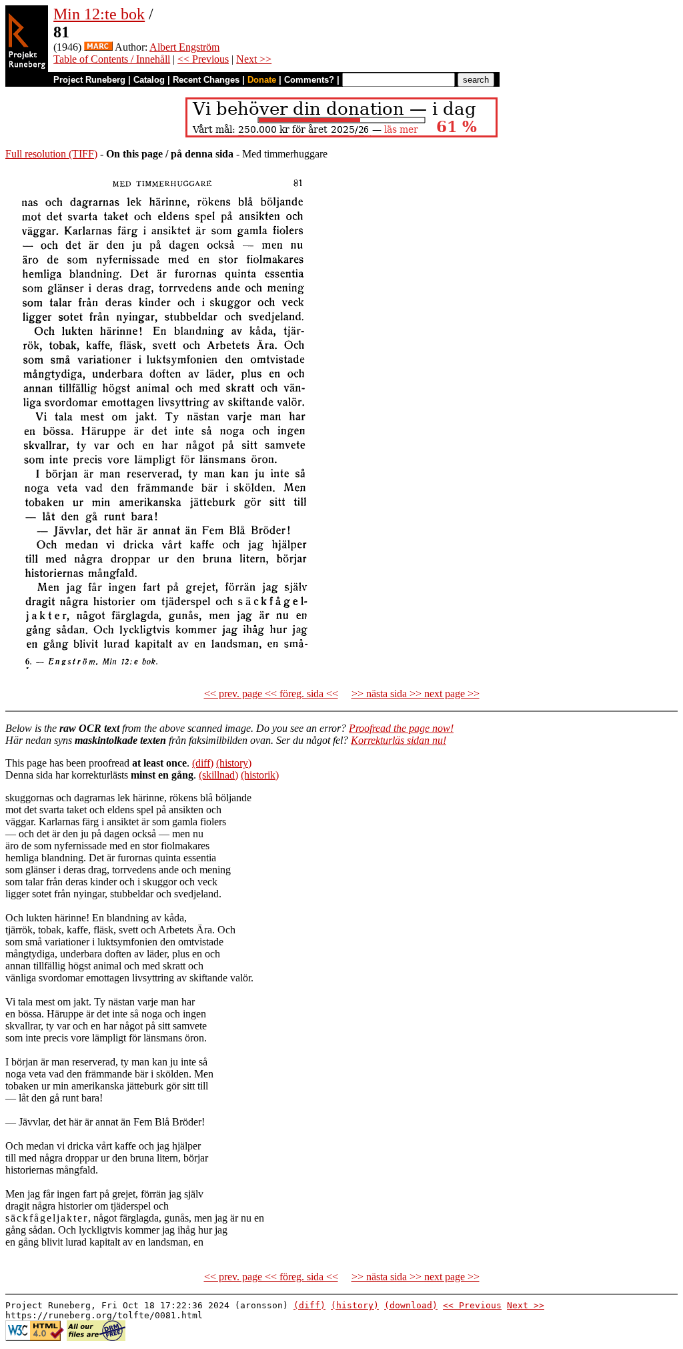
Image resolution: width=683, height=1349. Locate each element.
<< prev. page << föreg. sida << (271, 693)
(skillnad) (218, 775)
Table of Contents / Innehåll (111, 59)
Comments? (309, 80)
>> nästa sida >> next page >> (416, 693)
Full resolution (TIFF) (51, 153)
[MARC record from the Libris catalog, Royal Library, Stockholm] (98, 47)
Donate (261, 80)
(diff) (202, 763)
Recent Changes (206, 80)
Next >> (253, 59)
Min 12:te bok (99, 14)
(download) (411, 1305)
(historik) (260, 775)
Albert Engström (184, 47)
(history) (233, 763)
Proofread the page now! (401, 728)
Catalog (149, 80)
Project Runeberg (89, 80)
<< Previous (203, 59)
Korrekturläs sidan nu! (398, 740)
